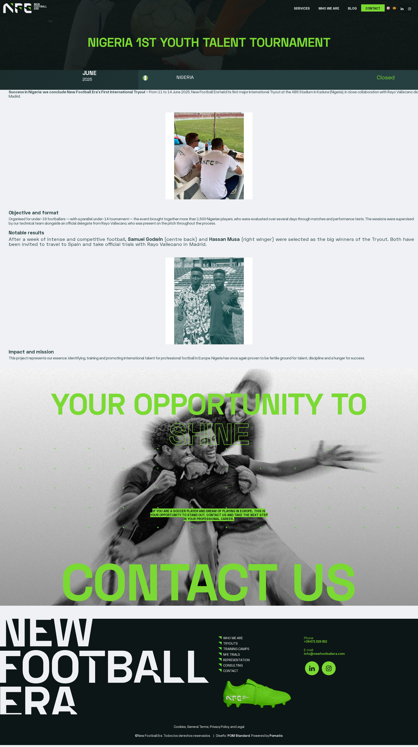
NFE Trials (231, 655)
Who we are (233, 638)
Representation (236, 660)
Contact (230, 671)
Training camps (236, 649)
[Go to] (402, 8)
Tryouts (230, 643)
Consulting (233, 665)
